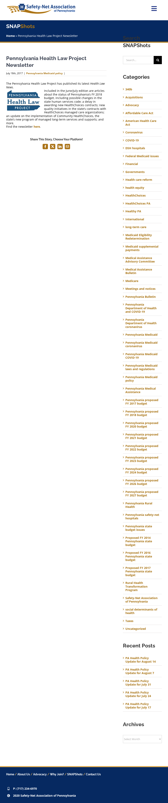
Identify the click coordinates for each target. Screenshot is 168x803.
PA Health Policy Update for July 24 (138, 694)
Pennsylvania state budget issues (138, 528)
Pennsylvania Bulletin (140, 297)
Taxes (129, 621)
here (37, 127)
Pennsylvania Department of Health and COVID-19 (141, 308)
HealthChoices (135, 195)
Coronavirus (134, 132)
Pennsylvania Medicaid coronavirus (141, 344)
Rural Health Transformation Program (136, 586)
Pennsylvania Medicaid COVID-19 (141, 355)
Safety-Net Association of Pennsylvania (141, 599)
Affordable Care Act (139, 113)
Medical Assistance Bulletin (138, 271)
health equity (134, 188)
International (134, 219)
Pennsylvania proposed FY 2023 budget (141, 459)
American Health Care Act (140, 122)
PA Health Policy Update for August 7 (139, 671)
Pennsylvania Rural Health (138, 505)
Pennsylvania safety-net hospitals (142, 516)
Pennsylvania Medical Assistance (140, 390)
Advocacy (132, 105)
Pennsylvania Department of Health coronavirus (141, 323)
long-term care (135, 227)
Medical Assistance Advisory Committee (140, 259)
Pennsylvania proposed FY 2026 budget (141, 482)
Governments (135, 172)
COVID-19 (132, 140)
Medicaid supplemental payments (141, 248)
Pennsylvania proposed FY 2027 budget (141, 493)
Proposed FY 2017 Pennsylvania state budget (138, 571)
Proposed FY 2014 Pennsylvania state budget (138, 541)
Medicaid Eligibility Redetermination (138, 236)
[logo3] (41, 5)
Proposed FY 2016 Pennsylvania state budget (138, 556)
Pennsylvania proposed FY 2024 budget (141, 470)
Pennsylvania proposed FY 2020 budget (141, 424)
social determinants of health (141, 611)
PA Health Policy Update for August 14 (140, 660)
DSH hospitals (135, 148)
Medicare (131, 281)
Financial (131, 164)
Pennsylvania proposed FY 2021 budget (141, 436)
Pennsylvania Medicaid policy (44, 73)
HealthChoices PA (137, 203)
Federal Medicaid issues (142, 156)
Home (10, 36)
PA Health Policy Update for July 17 (138, 706)
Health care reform (138, 180)
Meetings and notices (140, 289)
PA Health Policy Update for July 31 (138, 683)
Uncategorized (135, 629)
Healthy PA (133, 211)
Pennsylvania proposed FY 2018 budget (141, 413)
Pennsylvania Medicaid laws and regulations (141, 367)
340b (128, 89)
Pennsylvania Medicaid (141, 335)
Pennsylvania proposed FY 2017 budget (141, 401)
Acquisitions (134, 97)
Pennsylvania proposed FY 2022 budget (141, 447)
